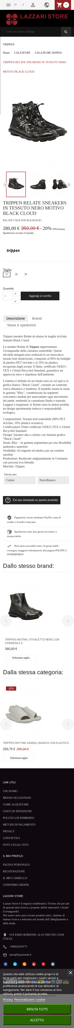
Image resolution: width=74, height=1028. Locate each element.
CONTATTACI (11, 838)
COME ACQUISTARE (16, 804)
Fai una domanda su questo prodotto (35, 500)
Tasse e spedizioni (21, 325)
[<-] (6, 621)
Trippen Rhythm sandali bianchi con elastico (36, 743)
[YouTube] (34, 963)
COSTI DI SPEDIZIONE (17, 811)
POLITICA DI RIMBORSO (18, 817)
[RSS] (24, 963)
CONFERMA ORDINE (16, 884)
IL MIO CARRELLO (15, 878)
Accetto (37, 1020)
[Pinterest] (43, 963)
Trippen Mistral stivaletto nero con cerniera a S (32, 641)
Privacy (8, 999)
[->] (68, 621)
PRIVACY (9, 831)
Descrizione (15, 318)
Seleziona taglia (21, 657)
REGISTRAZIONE (14, 871)
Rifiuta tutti (37, 1009)
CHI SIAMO (10, 791)
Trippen (34, 347)
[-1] (16, 301)
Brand (37, 318)
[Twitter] (15, 963)
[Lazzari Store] (37, 19)
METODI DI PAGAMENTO (19, 824)
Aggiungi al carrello (40, 295)
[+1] (16, 294)
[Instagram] (53, 963)
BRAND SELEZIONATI (17, 797)
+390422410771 (18, 946)
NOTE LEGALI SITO (16, 844)
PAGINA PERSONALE (16, 864)
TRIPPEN (8, 44)
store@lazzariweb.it (20, 954)
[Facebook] (5, 963)
